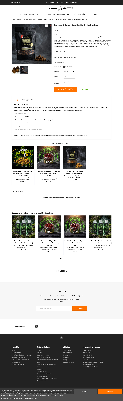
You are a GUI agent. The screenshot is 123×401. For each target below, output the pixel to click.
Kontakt (97, 14)
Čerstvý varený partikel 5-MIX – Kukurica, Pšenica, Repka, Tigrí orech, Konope (23, 173)
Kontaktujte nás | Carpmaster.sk (21, 360)
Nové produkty (16, 353)
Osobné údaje (67, 350)
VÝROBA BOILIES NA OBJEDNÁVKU (57, 14)
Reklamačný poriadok (43, 357)
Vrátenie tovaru (42, 376)
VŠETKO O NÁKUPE (81, 14)
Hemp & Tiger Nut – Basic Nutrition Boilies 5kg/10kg (74, 172)
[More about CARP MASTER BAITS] (20, 326)
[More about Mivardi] (36, 326)
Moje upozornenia (68, 362)
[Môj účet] (109, 8)
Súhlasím (110, 391)
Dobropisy (66, 357)
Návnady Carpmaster (29, 14)
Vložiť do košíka (65, 89)
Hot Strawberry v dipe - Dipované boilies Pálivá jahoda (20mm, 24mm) (49, 243)
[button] (106, 8)
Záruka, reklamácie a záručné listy (47, 378)
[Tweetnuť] (64, 51)
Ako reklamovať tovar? (44, 374)
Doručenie (40, 369)
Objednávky (66, 355)
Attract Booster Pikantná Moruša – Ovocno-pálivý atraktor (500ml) (101, 242)
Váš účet (66, 347)
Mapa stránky (16, 362)
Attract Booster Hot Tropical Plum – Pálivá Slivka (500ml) (23, 242)
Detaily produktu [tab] (27, 100)
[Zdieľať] (60, 51)
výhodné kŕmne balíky (90, 47)
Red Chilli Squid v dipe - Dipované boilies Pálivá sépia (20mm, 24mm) (48, 173)
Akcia (13, 350)
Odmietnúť (85, 391)
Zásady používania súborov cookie (12, 398)
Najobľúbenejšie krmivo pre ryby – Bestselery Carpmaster (22, 356)
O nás (39, 350)
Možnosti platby (42, 371)
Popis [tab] (17, 100)
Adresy (65, 360)
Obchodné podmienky (44, 355)
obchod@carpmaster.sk (90, 367)
